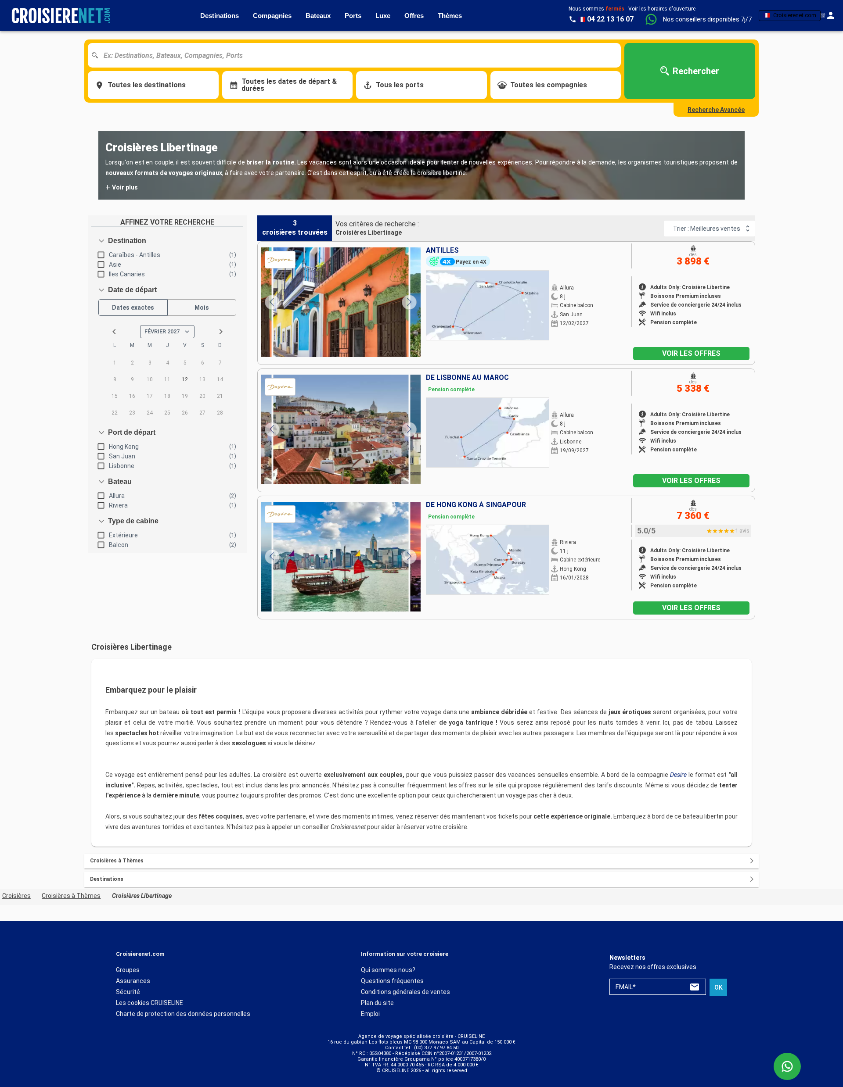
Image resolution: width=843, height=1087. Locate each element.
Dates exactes (133, 307)
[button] (707, 19)
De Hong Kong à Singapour (476, 504)
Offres (414, 15)
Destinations (219, 15)
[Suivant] (409, 302)
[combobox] (357, 55)
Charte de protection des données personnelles (183, 1013)
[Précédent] (272, 302)
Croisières (16, 895)
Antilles (442, 250)
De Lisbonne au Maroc (467, 377)
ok (718, 986)
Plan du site (377, 1002)
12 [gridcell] (185, 379)
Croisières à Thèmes (71, 895)
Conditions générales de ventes (405, 991)
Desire (678, 774)
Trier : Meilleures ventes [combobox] (706, 228)
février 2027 (162, 331)
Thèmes (450, 15)
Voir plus (121, 187)
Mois (202, 307)
